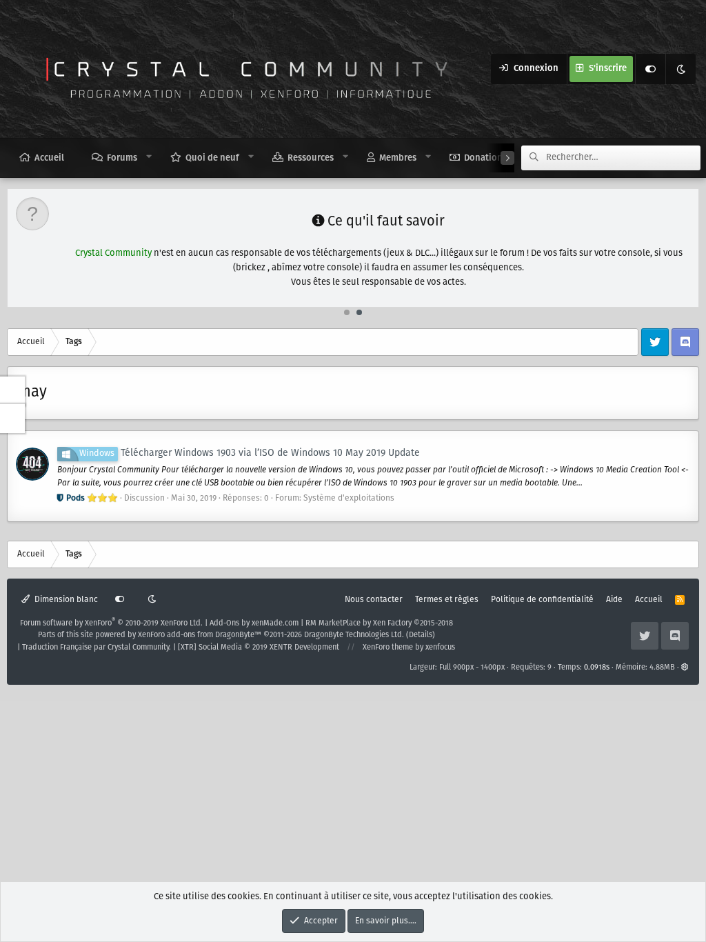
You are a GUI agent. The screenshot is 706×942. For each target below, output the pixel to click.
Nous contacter (374, 599)
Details (420, 635)
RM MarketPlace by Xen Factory (379, 623)
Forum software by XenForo (111, 623)
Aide (614, 599)
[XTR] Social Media (258, 647)
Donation (483, 158)
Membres (397, 158)
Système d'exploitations (348, 498)
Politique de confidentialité (542, 599)
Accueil (49, 158)
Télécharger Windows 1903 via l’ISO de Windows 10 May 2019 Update (249, 453)
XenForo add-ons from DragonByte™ (199, 635)
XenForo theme (388, 647)
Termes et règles (446, 599)
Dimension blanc (65, 599)
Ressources (311, 158)
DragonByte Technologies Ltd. (354, 635)
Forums (122, 158)
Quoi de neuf (212, 158)
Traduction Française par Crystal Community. (96, 647)
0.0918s (596, 667)
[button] (149, 157)
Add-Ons (224, 623)
